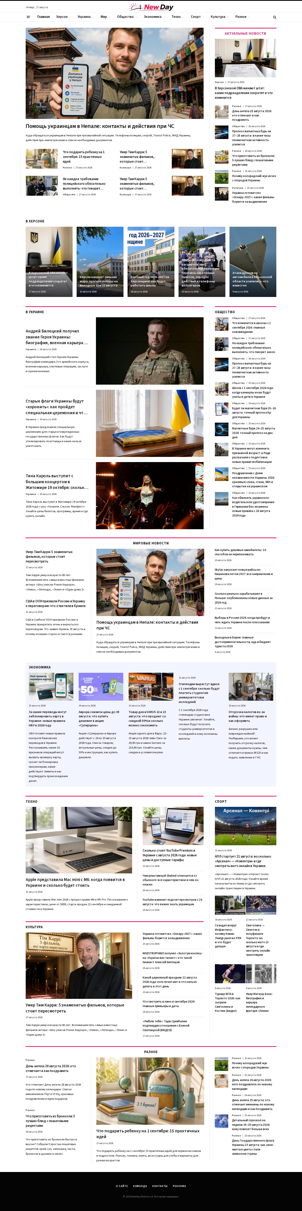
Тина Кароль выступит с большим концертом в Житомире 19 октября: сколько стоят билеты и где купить (56, 482)
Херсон (62, 16)
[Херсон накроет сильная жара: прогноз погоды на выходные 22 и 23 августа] (100, 262)
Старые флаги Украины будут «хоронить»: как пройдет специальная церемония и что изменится (56, 407)
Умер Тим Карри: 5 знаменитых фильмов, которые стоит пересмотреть (137, 157)
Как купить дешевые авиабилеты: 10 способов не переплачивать (240, 552)
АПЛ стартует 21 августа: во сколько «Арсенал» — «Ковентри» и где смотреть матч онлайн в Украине (243, 861)
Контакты (160, 1186)
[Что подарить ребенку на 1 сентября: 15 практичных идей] (42, 159)
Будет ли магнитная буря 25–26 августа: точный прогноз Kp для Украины (254, 412)
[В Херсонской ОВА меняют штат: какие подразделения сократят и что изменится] (245, 58)
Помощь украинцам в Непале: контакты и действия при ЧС (100, 126)
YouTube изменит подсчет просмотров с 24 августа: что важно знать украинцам (172, 902)
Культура (218, 16)
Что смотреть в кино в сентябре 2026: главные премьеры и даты (169, 1003)
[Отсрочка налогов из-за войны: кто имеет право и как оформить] (251, 687)
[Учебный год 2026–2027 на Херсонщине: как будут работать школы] (151, 262)
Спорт (196, 16)
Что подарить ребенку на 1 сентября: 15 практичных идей (84, 157)
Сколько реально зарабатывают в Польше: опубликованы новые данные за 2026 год (244, 598)
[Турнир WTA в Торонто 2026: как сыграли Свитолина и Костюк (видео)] (230, 973)
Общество (125, 16)
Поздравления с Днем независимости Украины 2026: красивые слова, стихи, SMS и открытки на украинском (253, 480)
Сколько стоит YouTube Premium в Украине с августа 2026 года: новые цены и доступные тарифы (170, 855)
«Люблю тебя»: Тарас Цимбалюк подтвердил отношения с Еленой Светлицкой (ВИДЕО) (166, 1025)
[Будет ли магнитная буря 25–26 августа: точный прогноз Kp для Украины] (221, 409)
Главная (43, 16)
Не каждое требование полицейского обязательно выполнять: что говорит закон (84, 184)
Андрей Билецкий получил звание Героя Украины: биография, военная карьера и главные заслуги (56, 337)
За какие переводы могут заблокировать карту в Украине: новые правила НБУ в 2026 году (48, 719)
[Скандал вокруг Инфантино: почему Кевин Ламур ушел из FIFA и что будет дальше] (230, 905)
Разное (241, 16)
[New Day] (151, 7)
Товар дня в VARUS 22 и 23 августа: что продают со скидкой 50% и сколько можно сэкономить (147, 719)
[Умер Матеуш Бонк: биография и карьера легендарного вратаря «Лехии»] (261, 973)
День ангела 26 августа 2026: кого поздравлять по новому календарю (252, 1084)
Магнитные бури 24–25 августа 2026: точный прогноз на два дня (253, 432)
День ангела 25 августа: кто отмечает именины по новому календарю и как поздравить (253, 1104)
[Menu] (28, 17)
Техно (176, 16)
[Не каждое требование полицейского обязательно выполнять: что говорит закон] (42, 186)
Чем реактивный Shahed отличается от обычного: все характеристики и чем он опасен (170, 880)
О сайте (122, 1186)
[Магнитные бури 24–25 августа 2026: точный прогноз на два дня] (221, 429)
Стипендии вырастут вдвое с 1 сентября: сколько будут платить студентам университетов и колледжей (199, 693)
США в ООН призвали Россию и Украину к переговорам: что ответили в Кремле (56, 603)
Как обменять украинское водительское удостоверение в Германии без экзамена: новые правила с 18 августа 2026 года (253, 507)
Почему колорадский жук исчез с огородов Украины (254, 178)
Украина (84, 16)
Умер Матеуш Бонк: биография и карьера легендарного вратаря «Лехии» (259, 1002)
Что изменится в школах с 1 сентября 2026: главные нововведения (251, 327)
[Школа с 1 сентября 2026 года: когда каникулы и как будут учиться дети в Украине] (221, 389)
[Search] (274, 17)
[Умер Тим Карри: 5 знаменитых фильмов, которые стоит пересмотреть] (188, 159)
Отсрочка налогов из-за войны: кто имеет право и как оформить (248, 716)
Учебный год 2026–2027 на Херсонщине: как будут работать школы (150, 281)
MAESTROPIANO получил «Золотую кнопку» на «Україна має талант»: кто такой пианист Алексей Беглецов (172, 957)
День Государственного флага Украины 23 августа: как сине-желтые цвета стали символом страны (253, 1147)
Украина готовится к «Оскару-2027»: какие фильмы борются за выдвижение (253, 197)
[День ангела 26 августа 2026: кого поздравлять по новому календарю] (221, 1081)
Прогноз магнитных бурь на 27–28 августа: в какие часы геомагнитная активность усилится (251, 138)
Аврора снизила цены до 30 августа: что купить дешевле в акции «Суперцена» (99, 719)
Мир (104, 16)
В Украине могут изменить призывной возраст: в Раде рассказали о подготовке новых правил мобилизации (252, 455)
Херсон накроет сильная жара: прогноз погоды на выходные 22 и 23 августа (99, 281)
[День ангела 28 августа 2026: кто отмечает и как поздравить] (221, 112)
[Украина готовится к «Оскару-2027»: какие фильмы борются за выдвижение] (221, 194)
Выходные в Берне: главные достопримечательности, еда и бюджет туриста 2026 (243, 642)
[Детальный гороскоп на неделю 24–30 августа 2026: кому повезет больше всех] (221, 1121)
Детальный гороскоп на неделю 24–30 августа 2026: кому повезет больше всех (251, 1124)
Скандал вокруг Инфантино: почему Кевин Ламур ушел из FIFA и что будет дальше (228, 936)
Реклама (179, 1186)
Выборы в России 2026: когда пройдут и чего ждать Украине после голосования (242, 620)
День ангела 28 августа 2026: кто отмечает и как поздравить (252, 115)
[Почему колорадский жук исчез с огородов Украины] (221, 177)
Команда (140, 1186)
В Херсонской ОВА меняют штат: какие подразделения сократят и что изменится (244, 93)
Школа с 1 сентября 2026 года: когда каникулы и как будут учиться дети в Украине (253, 392)
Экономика (152, 16)
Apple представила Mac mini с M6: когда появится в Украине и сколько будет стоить (75, 882)
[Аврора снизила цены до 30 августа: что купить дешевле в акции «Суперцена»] (101, 687)
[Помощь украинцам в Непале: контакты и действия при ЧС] (115, 73)
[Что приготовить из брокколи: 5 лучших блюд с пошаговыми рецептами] (221, 157)
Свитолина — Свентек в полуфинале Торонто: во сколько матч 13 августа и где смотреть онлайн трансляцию (258, 940)
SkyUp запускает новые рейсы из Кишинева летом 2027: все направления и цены (244, 574)
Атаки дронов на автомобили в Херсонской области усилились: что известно (252, 279)
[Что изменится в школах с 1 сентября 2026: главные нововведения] (221, 324)
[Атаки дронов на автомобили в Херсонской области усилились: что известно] (252, 262)
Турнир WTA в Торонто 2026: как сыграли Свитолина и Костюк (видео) (227, 1002)
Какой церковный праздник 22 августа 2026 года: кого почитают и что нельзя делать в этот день (170, 982)
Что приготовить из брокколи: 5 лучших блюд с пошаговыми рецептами (253, 160)
